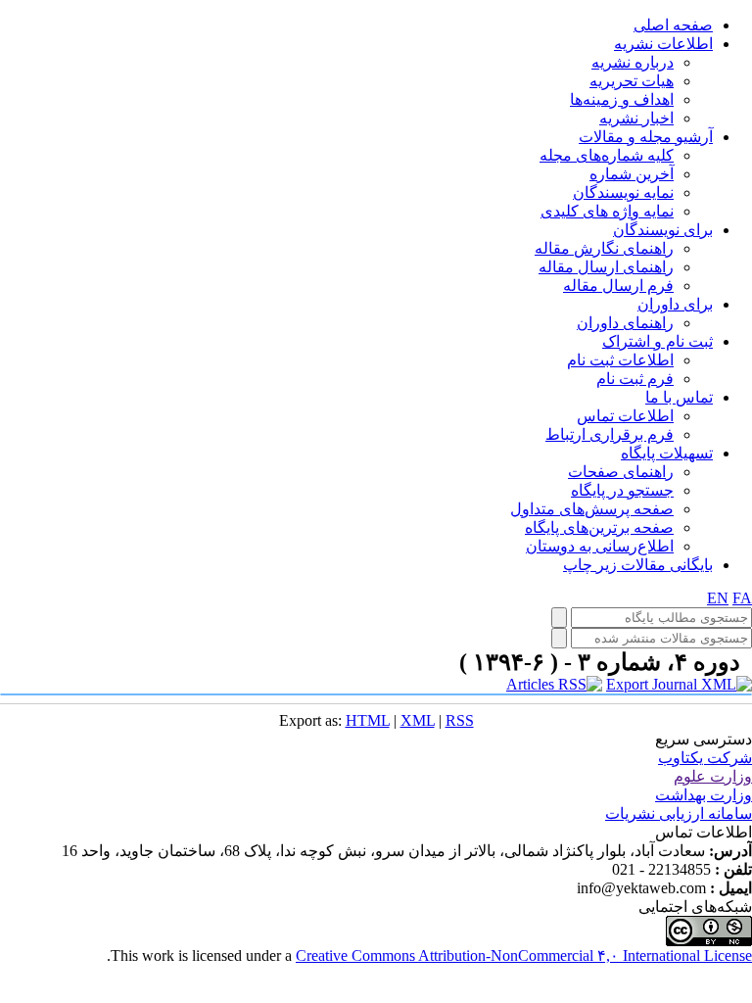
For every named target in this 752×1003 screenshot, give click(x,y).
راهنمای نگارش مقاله (604, 248)
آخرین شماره (631, 174)
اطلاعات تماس (625, 415)
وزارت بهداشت (703, 795)
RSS (460, 720)
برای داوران (675, 304)
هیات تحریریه (631, 80)
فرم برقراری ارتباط (609, 434)
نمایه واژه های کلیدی (607, 211)
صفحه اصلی (673, 25)
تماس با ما (679, 397)
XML (417, 720)
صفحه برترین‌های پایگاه (599, 527)
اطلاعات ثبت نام (620, 360)
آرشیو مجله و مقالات (646, 136)
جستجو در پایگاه (622, 490)
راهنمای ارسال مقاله (606, 267)
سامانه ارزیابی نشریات (678, 813)
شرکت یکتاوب (705, 757)
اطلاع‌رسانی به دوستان (600, 546)
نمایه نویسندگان (623, 192)
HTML (368, 720)
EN (717, 598)
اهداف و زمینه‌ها (622, 99)
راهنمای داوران (625, 322)
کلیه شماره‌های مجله (607, 155)
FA (742, 598)
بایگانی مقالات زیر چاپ (638, 564)
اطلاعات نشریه (663, 43)
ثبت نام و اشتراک (657, 341)
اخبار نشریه (636, 118)
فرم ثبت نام (635, 378)
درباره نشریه (632, 62)
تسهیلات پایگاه (667, 453)
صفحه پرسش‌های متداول (592, 509)
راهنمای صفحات (621, 471)
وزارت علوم (713, 776)
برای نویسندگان (663, 229)
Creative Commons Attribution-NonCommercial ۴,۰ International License (524, 955)
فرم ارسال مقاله (618, 285)
